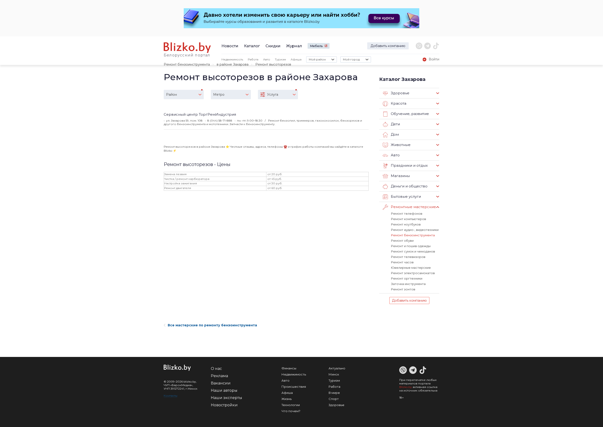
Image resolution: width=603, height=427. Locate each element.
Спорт (334, 399)
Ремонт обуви (402, 240)
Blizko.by (405, 387)
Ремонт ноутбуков (406, 224)
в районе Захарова (233, 64)
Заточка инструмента (408, 284)
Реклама (219, 376)
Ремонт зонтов (403, 289)
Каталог (252, 46)
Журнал (294, 46)
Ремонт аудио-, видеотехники (415, 230)
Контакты (170, 395)
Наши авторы (224, 390)
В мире (334, 393)
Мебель (316, 46)
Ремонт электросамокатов (413, 273)
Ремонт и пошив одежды (411, 246)
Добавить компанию (388, 46)
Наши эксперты (226, 397)
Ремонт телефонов (406, 213)
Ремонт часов (402, 262)
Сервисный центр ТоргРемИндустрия (200, 114)
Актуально (337, 368)
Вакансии (221, 383)
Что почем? (290, 411)
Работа (253, 59)
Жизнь (286, 399)
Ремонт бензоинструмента (187, 64)
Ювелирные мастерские (411, 267)
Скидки (273, 46)
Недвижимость (232, 59)
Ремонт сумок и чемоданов (413, 251)
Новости (229, 46)
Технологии (290, 405)
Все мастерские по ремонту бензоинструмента (212, 325)
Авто (266, 59)
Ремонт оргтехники (406, 278)
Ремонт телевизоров (408, 257)
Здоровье (336, 405)
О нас (216, 368)
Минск (334, 374)
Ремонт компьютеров (408, 219)
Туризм (280, 59)
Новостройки (224, 405)
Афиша (296, 59)
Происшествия (293, 386)
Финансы (288, 368)
